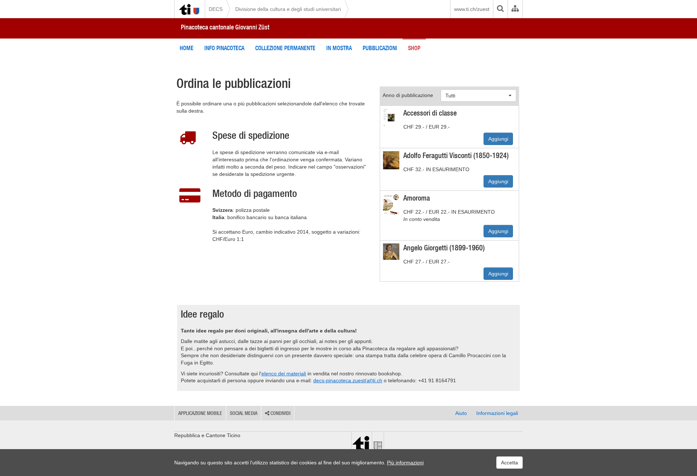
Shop (414, 48)
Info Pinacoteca (224, 48)
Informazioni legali (497, 413)
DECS (216, 9)
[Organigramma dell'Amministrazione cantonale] (515, 9)
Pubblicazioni (380, 48)
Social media (243, 413)
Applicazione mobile (200, 413)
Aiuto (461, 413)
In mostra (339, 48)
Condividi (279, 413)
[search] (500, 9)
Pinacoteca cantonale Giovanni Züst (225, 27)
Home (186, 48)
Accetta (509, 462)
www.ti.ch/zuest (471, 9)
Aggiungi (498, 139)
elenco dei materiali (283, 373)
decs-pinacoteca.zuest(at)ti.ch (347, 380)
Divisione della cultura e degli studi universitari (288, 9)
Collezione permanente (285, 48)
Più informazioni (405, 462)
